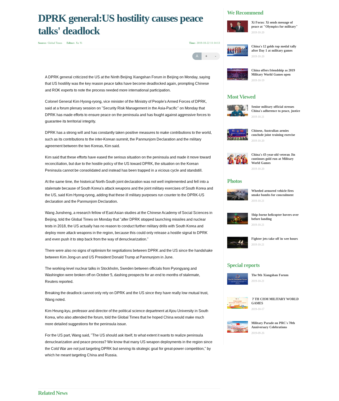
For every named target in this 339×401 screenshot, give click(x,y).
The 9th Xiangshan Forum (269, 275)
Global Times (55, 42)
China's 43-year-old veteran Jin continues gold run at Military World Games (273, 159)
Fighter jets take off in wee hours (274, 238)
